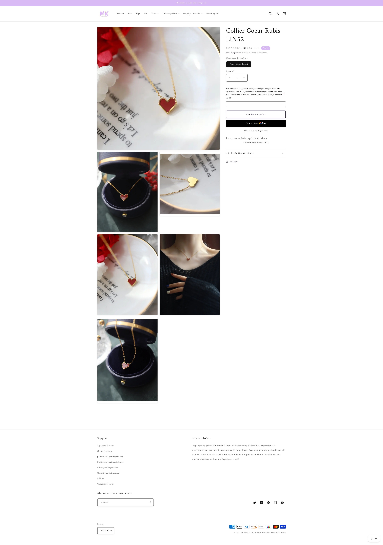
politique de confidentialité (110, 457)
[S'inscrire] (150, 502)
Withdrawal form (105, 484)
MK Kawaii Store (247, 532)
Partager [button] (234, 162)
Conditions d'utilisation (108, 473)
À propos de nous (105, 446)
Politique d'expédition (107, 467)
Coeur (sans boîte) (239, 64)
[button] (155, 13)
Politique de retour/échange (110, 462)
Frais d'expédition (233, 53)
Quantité (230, 71)
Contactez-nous (104, 451)
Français (104, 530)
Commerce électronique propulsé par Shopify (270, 532)
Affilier (100, 478)
